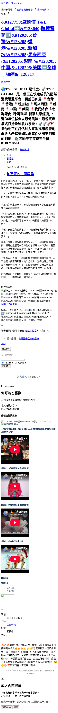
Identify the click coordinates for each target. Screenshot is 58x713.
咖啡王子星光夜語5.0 (29, 338)
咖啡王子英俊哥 (9, 304)
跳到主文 (5, 82)
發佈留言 (6, 366)
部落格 (10, 158)
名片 (9, 162)
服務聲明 (30, 673)
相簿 (9, 155)
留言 (34, 330)
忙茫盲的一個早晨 (20, 174)
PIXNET (13, 670)
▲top (3, 343)
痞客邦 (28, 330)
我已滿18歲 (7, 707)
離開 (16, 707)
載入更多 (6, 349)
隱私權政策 (49, 670)
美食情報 (24, 149)
